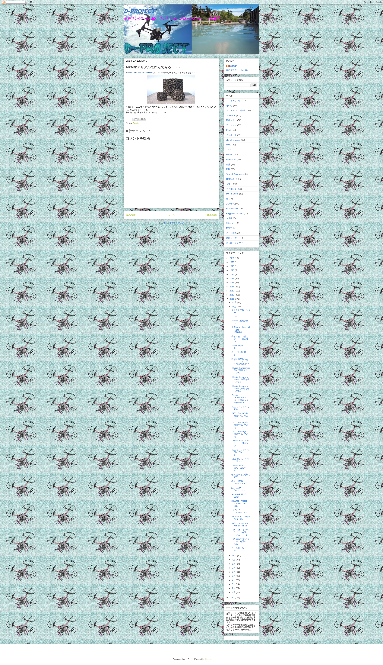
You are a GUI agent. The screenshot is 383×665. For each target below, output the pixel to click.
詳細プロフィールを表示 (237, 70)
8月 (234, 564)
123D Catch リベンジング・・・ (240, 460)
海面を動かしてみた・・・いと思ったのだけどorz (240, 361)
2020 (232, 262)
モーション (231, 125)
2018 (232, 270)
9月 (234, 559)
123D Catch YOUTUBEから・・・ (238, 468)
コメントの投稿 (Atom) (174, 223)
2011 (232, 299)
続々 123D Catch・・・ (238, 482)
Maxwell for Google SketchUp (139, 73)
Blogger (208, 659)
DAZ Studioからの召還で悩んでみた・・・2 (240, 425)
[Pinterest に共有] (144, 119)
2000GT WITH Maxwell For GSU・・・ (240, 503)
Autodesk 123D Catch (238, 495)
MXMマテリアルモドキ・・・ (240, 408)
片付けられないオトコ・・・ (240, 322)
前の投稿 (212, 215)
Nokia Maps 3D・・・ (237, 346)
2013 (232, 291)
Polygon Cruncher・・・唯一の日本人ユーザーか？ (240, 399)
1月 (234, 592)
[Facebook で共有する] (141, 119)
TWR (228, 149)
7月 (234, 568)
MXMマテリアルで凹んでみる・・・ (240, 452)
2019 (232, 266)
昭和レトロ (231, 120)
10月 (234, 555)
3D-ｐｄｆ (231, 223)
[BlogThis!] (135, 119)
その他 (229, 105)
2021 (232, 258)
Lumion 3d (231, 159)
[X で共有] (138, 119)
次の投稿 (131, 215)
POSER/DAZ (232, 208)
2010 (232, 597)
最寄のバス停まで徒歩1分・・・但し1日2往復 (240, 330)
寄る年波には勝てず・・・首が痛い (239, 339)
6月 (234, 572)
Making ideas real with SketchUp (239, 524)
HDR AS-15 (231, 179)
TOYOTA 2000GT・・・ (240, 511)
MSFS (229, 228)
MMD (228, 144)
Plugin (229, 130)
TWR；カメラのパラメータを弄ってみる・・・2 (240, 532)
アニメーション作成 (235, 110)
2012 (232, 295)
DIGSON (233, 66)
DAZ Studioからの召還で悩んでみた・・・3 (240, 416)
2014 (232, 286)
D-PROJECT (139, 11)
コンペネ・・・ (238, 316)
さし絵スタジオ (233, 243)
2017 (232, 274)
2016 (232, 278)
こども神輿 (231, 233)
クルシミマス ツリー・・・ (240, 311)
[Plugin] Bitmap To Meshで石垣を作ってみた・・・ (240, 388)
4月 (234, 580)
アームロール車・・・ (237, 549)
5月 (234, 576)
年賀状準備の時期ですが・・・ (240, 475)
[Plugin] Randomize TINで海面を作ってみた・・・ (240, 370)
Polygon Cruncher (234, 213)
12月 (234, 302)
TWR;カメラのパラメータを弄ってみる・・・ (240, 541)
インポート (231, 135)
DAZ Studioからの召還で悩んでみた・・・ (240, 434)
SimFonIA (230, 115)
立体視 (229, 218)
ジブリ (229, 184)
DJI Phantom (232, 194)
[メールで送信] (133, 119)
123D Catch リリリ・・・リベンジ (240, 443)
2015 (232, 282)
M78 (228, 169)
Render (136, 123)
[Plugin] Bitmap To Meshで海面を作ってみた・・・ (240, 379)
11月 (234, 306)
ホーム (171, 215)
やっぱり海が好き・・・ (238, 353)
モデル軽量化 (232, 189)
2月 (234, 588)
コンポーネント (233, 100)
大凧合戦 (230, 203)
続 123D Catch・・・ (238, 489)
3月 (234, 584)
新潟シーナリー (233, 238)
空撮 (228, 164)
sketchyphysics (233, 140)
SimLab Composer (235, 174)
